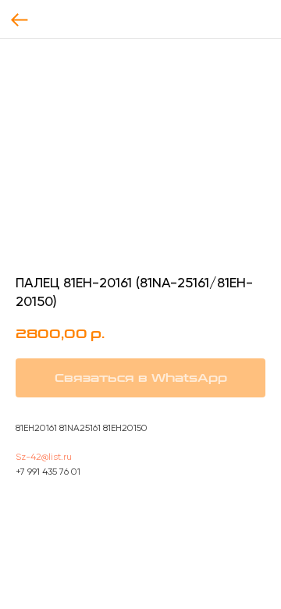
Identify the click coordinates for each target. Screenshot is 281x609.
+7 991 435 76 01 (48, 471)
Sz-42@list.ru (44, 456)
